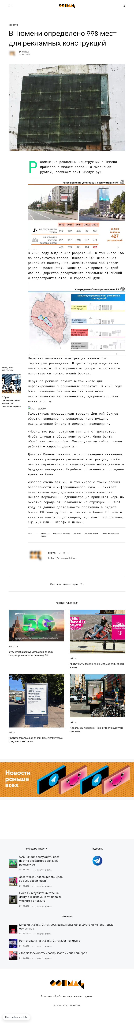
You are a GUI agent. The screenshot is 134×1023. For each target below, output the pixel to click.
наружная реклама (61, 534)
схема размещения (110, 534)
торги (43, 536)
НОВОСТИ (13, 25)
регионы (77, 534)
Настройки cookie (16, 1017)
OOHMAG (25, 52)
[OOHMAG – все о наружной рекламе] (67, 6)
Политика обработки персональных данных (67, 996)
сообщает (63, 172)
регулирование (91, 534)
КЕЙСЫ (73, 658)
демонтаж (45, 534)
